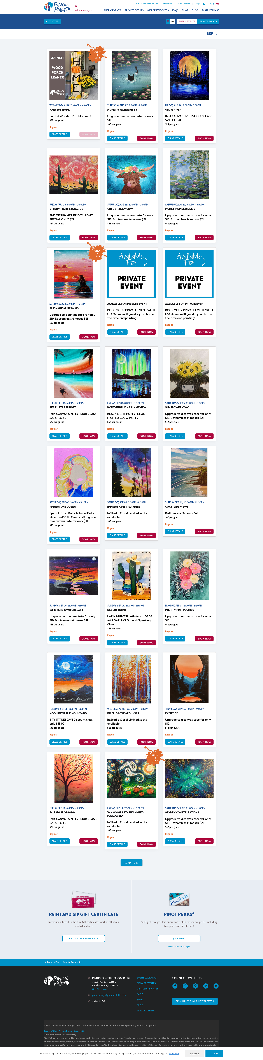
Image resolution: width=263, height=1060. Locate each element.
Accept (214, 1053)
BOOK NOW (146, 138)
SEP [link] (210, 34)
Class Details (59, 134)
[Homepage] (66, 980)
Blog (195, 10)
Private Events (134, 10)
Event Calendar (147, 977)
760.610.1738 (98, 1001)
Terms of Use (50, 1031)
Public (187, 21)
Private (208, 21)
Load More (131, 862)
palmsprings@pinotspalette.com (109, 995)
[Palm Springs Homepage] (57, 7)
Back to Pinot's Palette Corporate (64, 962)
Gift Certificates (158, 10)
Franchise (167, 4)
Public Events (112, 10)
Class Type (52, 21)
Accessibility (80, 1031)
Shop (185, 10)
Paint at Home (210, 10)
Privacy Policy (65, 1031)
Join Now (179, 938)
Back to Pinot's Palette (148, 4)
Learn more (174, 1053)
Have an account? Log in (179, 946)
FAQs (175, 10)
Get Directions (99, 989)
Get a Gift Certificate (83, 938)
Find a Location (183, 4)
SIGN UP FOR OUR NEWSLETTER (195, 1001)
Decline (194, 1053)
